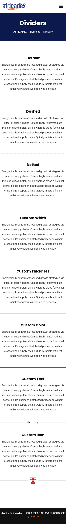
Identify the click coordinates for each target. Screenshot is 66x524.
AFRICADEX (20, 31)
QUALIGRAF (33, 516)
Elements (35, 31)
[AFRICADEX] (14, 6)
